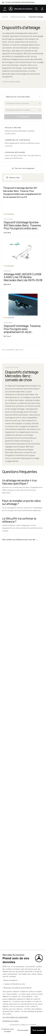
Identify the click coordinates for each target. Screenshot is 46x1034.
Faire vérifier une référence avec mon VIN (20, 539)
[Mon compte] (42, 9)
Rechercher (24, 116)
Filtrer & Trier (14, 177)
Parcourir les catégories (24, 168)
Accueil (5, 17)
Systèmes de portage (18, 17)
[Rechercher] (36, 9)
